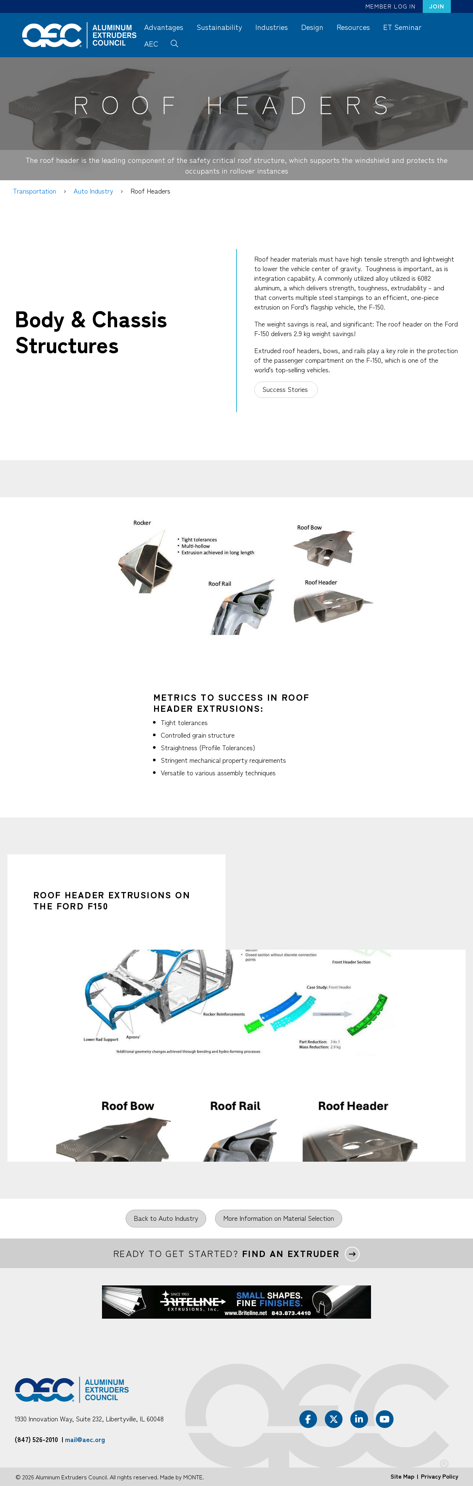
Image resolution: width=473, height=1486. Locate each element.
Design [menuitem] (312, 26)
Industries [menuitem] (271, 26)
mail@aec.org (85, 1439)
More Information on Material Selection (278, 1218)
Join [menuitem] (437, 5)
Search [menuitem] (174, 43)
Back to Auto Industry (166, 1218)
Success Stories (286, 389)
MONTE (193, 1476)
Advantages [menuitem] (163, 26)
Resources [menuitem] (353, 26)
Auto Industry (93, 190)
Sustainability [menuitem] (219, 26)
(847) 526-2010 (36, 1439)
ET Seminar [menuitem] (402, 26)
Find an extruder (291, 1253)
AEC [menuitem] (151, 43)
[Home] (82, 35)
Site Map (402, 1476)
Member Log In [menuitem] (390, 5)
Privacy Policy (439, 1476)
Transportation (34, 190)
